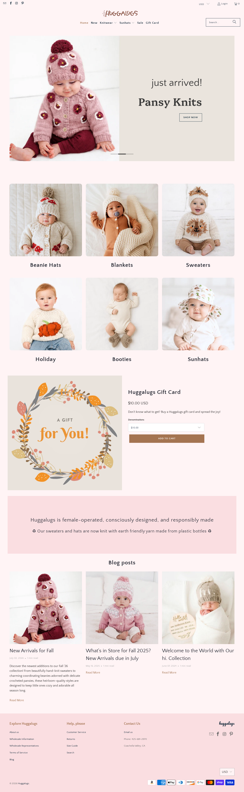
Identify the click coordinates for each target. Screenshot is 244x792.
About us (14, 732)
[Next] (229, 98)
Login (224, 3)
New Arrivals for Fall (32, 651)
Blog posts (122, 563)
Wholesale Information (22, 739)
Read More (17, 700)
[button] (108, 23)
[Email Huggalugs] (4, 3)
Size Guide (72, 745)
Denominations (136, 419)
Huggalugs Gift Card (154, 392)
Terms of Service (19, 752)
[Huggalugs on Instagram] (16, 3)
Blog (12, 759)
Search (70, 752)
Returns (71, 739)
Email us (128, 732)
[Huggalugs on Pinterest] (22, 3)
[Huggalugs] (120, 14)
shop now (190, 117)
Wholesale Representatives (24, 745)
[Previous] (15, 98)
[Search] (234, 22)
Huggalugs (23, 783)
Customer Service (76, 732)
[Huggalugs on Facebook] (10, 3)
